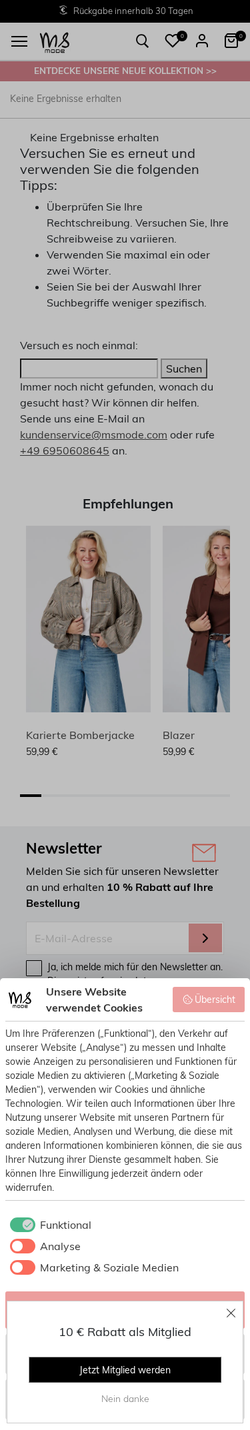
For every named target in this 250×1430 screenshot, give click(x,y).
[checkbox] (48, 1225)
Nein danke (125, 1399)
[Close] (231, 1312)
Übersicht (215, 1000)
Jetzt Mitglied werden (125, 1370)
